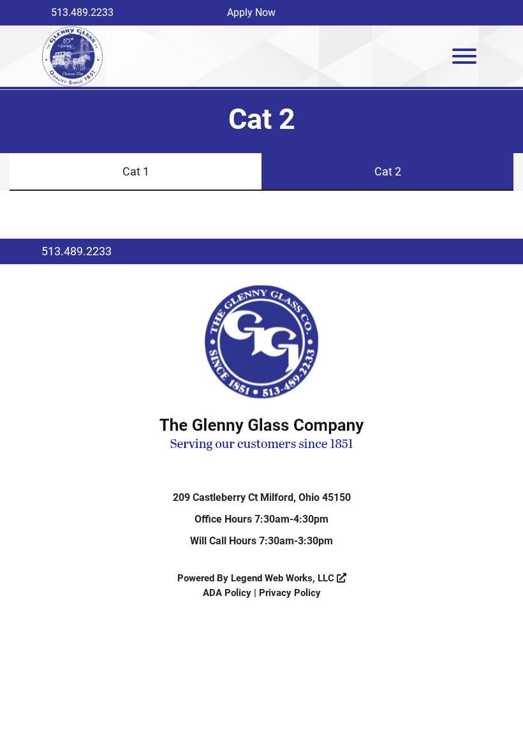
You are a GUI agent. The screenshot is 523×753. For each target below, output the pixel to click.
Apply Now (251, 12)
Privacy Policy (290, 593)
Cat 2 (387, 171)
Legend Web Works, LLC (284, 578)
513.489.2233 (82, 12)
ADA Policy (227, 593)
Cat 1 (135, 171)
